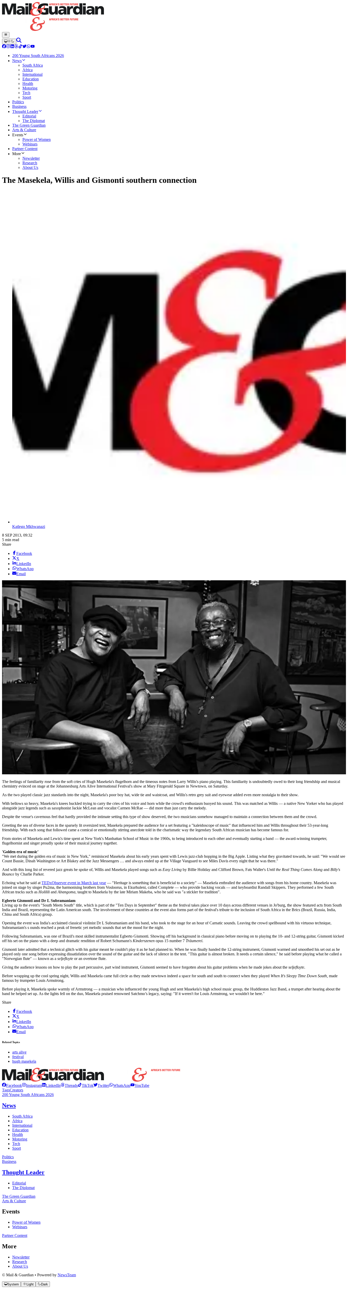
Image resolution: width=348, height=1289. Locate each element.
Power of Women (26, 1222)
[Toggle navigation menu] (5, 35)
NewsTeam (67, 1275)
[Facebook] (4, 47)
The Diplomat (23, 1188)
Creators (16, 1090)
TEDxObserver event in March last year (74, 883)
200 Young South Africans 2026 (28, 1094)
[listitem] (12, 1085)
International (22, 1125)
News (9, 1105)
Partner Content (14, 1235)
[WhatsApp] (28, 47)
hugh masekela (24, 1061)
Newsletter (21, 1257)
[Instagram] (8, 47)
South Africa (22, 1116)
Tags (6, 1090)
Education (20, 1130)
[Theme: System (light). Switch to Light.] (9, 41)
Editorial (19, 1183)
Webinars (19, 1227)
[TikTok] (20, 47)
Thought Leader (23, 1172)
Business (9, 1161)
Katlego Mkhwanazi (28, 526)
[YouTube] (33, 47)
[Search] (18, 41)
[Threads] (16, 47)
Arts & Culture (14, 1201)
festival (18, 1057)
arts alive (19, 1052)
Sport (16, 1148)
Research (19, 1262)
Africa (17, 1121)
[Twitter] (24, 47)
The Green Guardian (18, 1196)
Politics (8, 1157)
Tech (16, 1144)
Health (17, 1134)
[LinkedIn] (12, 47)
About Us (20, 1266)
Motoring (19, 1139)
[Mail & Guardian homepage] (174, 17)
